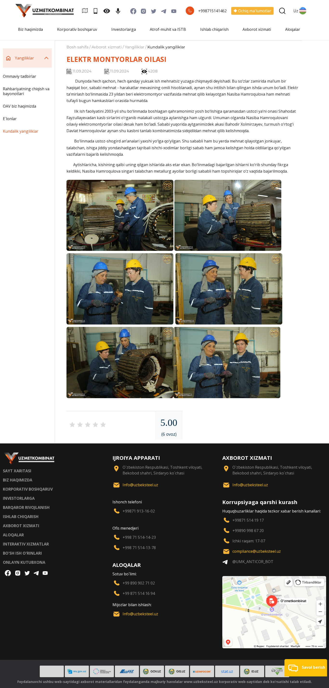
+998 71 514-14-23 (139, 537)
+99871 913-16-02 (139, 511)
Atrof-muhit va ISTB (168, 29)
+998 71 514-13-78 (139, 547)
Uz (295, 10)
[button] (305, 667)
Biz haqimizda (30, 29)
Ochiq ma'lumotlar (254, 10)
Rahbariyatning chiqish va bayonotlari (26, 91)
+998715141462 (212, 10)
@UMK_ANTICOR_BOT (252, 561)
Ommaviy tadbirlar (19, 76)
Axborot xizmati (257, 29)
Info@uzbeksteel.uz (140, 484)
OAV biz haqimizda (19, 106)
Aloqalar (292, 29)
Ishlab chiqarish (214, 29)
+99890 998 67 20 (248, 530)
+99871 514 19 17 (248, 520)
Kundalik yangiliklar (20, 131)
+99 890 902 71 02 (139, 583)
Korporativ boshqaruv (77, 29)
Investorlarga (123, 29)
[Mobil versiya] (97, 11)
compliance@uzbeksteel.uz (256, 551)
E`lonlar (10, 118)
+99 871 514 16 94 (139, 593)
